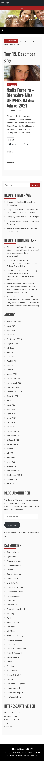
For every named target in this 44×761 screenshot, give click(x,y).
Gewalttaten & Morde (16, 609)
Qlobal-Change (10, 716)
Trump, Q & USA (14, 675)
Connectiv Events (12, 719)
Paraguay (12, 85)
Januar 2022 (12, 427)
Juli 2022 (10, 400)
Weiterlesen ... (11, 163)
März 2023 (12, 365)
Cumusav (8, 726)
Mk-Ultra (11, 631)
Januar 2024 (12, 334)
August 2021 (12, 448)
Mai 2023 (11, 356)
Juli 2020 (10, 484)
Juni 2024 (11, 326)
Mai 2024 (11, 330)
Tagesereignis (10, 723)
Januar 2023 (12, 374)
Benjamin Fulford (14, 565)
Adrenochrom (13, 552)
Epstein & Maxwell (15, 587)
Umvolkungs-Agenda (16, 683)
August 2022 (12, 396)
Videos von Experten (16, 692)
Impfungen (11, 613)
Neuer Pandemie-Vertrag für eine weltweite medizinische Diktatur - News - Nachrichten (21, 286)
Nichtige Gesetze (14, 640)
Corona (10, 569)
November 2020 (14, 470)
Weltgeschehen (14, 697)
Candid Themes (30, 755)
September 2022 (14, 391)
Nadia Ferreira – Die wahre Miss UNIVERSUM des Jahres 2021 (21, 97)
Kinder (9, 618)
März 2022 (12, 418)
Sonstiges (11, 666)
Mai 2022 (11, 409)
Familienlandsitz (14, 596)
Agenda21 (11, 556)
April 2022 (11, 413)
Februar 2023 (13, 370)
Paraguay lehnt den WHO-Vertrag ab (23, 216)
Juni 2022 (11, 405)
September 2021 (14, 444)
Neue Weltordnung (15, 635)
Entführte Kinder (14, 583)
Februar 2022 (13, 422)
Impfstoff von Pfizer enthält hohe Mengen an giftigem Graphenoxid (23, 253)
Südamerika (12, 670)
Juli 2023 (10, 348)
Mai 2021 (11, 462)
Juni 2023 (11, 352)
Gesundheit (12, 604)
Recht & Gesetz (14, 657)
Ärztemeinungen (14, 561)
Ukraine (10, 679)
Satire (9, 661)
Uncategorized (13, 688)
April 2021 (11, 466)
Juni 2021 (11, 457)
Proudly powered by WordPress (18, 752)
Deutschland (12, 578)
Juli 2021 (10, 453)
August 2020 (12, 479)
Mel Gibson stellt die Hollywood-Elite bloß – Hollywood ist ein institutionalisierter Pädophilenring (23, 302)
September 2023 (14, 339)
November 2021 (14, 435)
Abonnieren (12, 525)
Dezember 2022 (14, 378)
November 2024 (14, 321)
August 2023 (12, 343)
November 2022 (14, 383)
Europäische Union (15, 591)
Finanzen (11, 600)
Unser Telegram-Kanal (14, 713)
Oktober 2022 (13, 387)
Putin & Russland (14, 653)
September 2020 (14, 475)
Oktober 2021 (13, 440)
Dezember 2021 (14, 431)
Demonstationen (14, 574)
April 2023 (11, 361)
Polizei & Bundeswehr (16, 648)
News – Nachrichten (22, 16)
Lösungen (11, 626)
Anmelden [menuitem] (5, 3)
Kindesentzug (13, 622)
